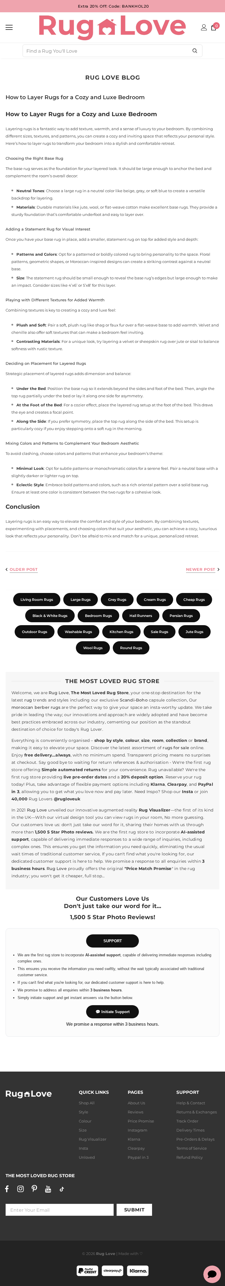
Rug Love (59, 692)
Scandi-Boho (134, 700)
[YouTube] (48, 1189)
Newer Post (201, 569)
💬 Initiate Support (112, 1012)
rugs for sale (176, 747)
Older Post (24, 569)
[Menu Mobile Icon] (9, 27)
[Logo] (112, 27)
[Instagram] (20, 1189)
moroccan (22, 707)
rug (28, 700)
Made (123, 1253)
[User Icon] (204, 27)
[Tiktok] (62, 1189)
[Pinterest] (34, 1189)
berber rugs (47, 707)
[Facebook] (6, 1189)
